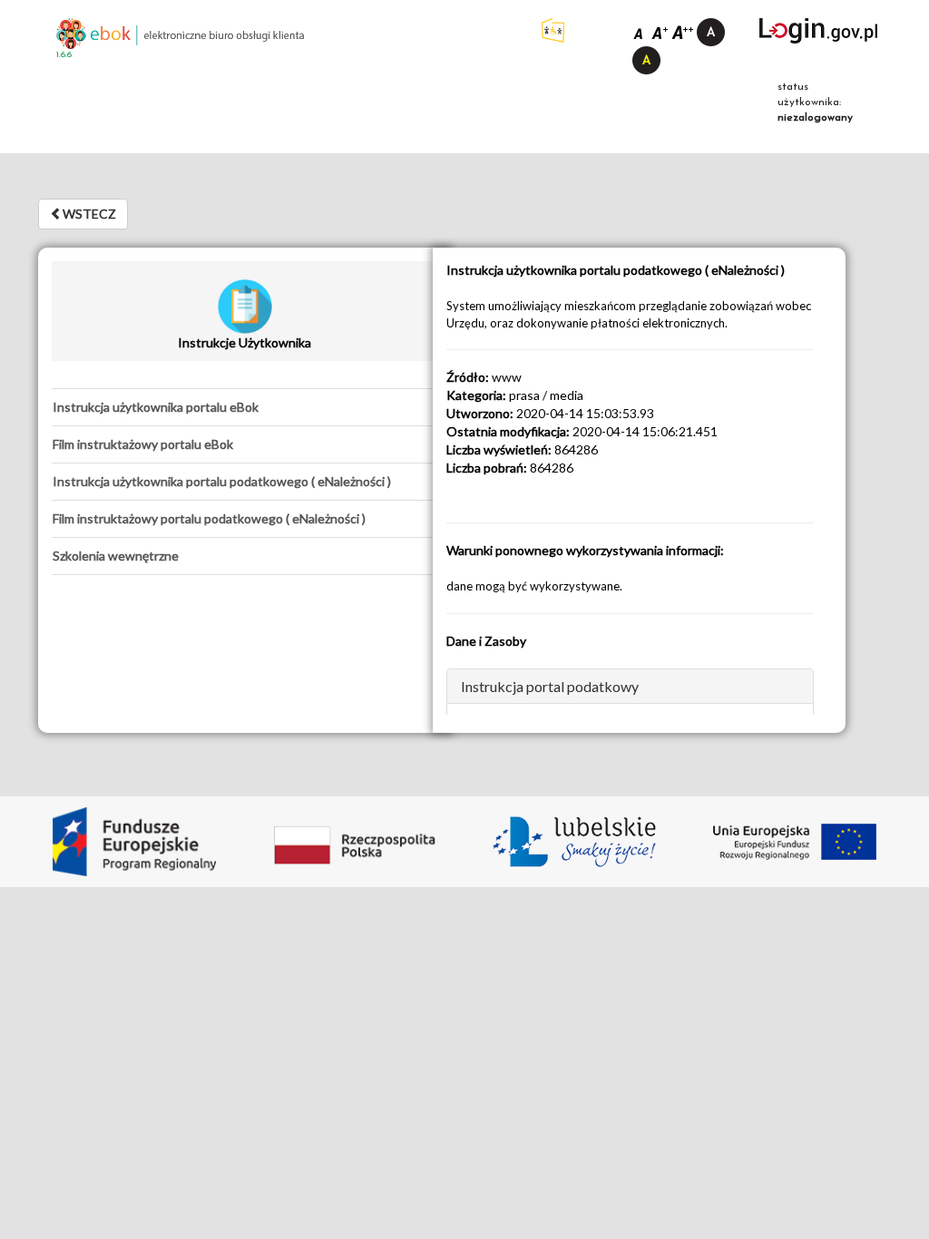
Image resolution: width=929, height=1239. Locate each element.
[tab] (244, 407)
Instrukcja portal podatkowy (550, 686)
